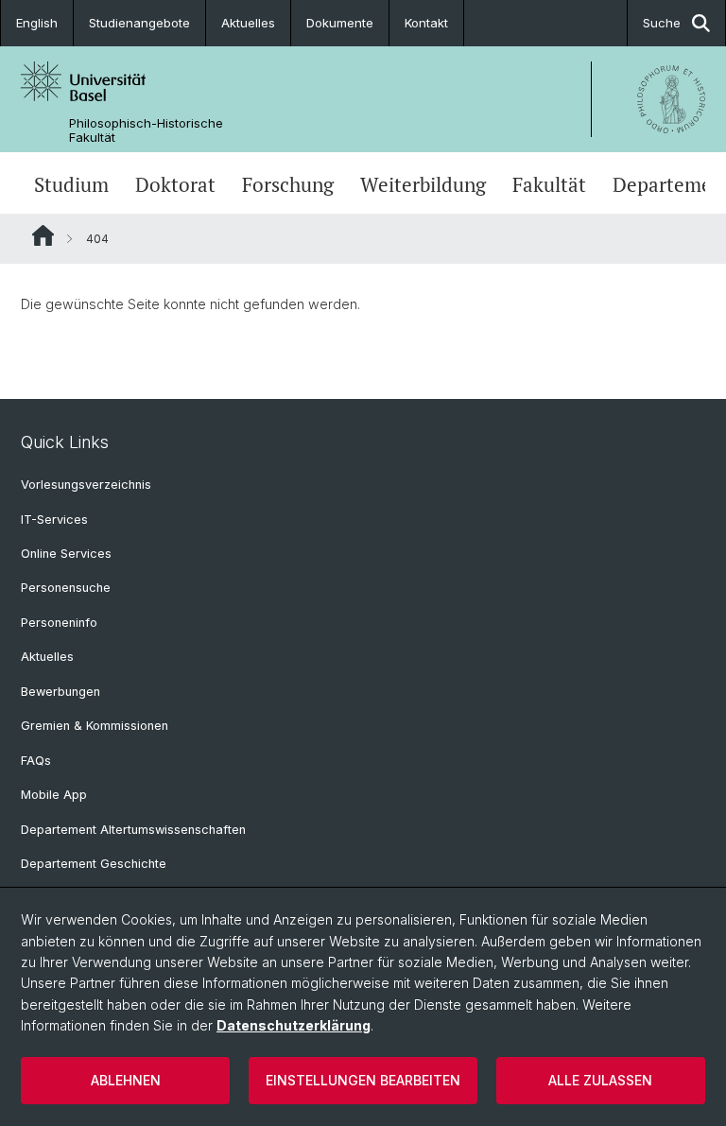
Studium (71, 185)
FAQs (36, 761)
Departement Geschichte (93, 864)
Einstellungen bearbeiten (363, 1080)
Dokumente (339, 22)
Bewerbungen (60, 691)
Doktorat (175, 185)
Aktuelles (248, 22)
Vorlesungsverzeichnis (86, 484)
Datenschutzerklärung (293, 1025)
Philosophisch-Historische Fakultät (146, 130)
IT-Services (54, 519)
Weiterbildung (423, 185)
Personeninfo (59, 622)
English (37, 22)
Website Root (43, 235)
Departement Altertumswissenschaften (133, 830)
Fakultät (549, 185)
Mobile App (54, 795)
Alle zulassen (600, 1080)
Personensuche (66, 587)
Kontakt (426, 22)
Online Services (66, 553)
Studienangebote (139, 22)
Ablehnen (126, 1080)
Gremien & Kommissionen (94, 726)
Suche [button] (662, 22)
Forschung (288, 185)
